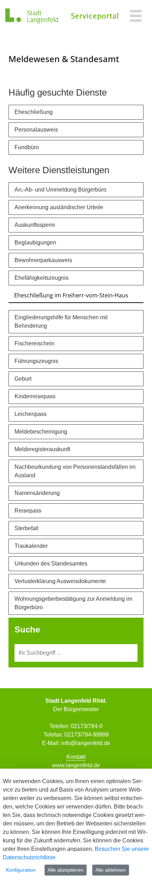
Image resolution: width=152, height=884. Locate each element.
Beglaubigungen (35, 243)
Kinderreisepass (34, 396)
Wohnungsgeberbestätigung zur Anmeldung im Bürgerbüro (73, 603)
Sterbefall (26, 528)
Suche (27, 629)
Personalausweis (36, 130)
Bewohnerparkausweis (43, 260)
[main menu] (136, 17)
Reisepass (27, 511)
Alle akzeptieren (65, 870)
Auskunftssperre (34, 225)
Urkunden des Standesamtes (50, 564)
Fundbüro (26, 147)
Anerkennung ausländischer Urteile (58, 207)
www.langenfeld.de (76, 765)
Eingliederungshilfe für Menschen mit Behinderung (60, 321)
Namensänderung (37, 493)
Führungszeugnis (36, 361)
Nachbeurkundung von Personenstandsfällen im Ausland (74, 471)
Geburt (22, 379)
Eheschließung (33, 112)
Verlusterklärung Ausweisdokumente (60, 581)
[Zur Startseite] (31, 16)
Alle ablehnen (110, 870)
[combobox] (76, 653)
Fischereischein (34, 343)
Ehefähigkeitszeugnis (41, 278)
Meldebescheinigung (40, 432)
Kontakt (76, 757)
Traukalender (31, 546)
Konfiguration (21, 870)
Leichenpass (30, 414)
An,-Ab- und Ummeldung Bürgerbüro (60, 190)
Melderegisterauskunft (42, 449)
